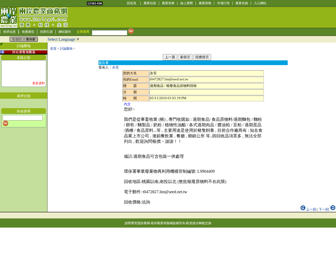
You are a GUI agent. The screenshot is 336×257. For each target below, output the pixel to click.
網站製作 (65, 32)
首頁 (53, 48)
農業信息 (150, 3)
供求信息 (9, 32)
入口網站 (260, 3)
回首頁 (131, 3)
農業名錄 (241, 3)
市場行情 (223, 3)
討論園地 (66, 48)
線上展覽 (186, 3)
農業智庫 (168, 3)
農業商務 (205, 3)
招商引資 (46, 32)
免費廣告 (28, 32)
